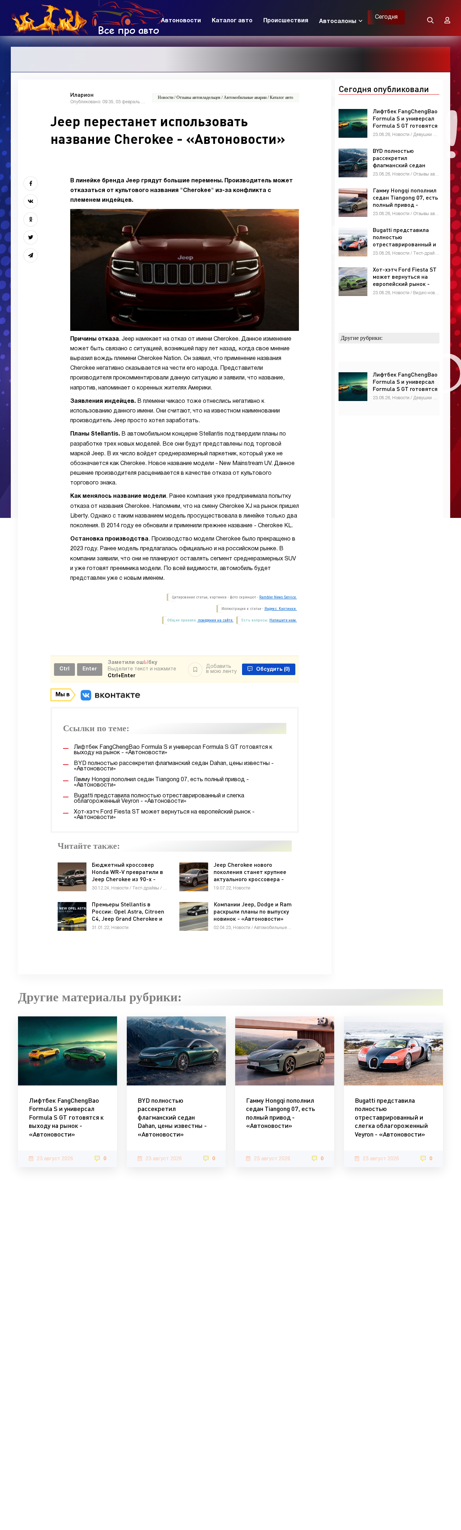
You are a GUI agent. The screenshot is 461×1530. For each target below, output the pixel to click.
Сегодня (386, 17)
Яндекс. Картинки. (280, 608)
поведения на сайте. (215, 620)
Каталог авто (232, 20)
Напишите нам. (283, 620)
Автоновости (181, 20)
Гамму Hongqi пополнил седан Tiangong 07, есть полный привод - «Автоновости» (280, 1112)
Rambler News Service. (278, 597)
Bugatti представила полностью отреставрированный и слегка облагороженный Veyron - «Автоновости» (391, 1117)
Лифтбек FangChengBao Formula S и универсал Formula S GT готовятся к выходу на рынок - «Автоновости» (66, 1117)
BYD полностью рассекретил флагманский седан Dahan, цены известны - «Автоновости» (172, 1117)
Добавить (221, 669)
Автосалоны (337, 21)
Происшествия (285, 20)
